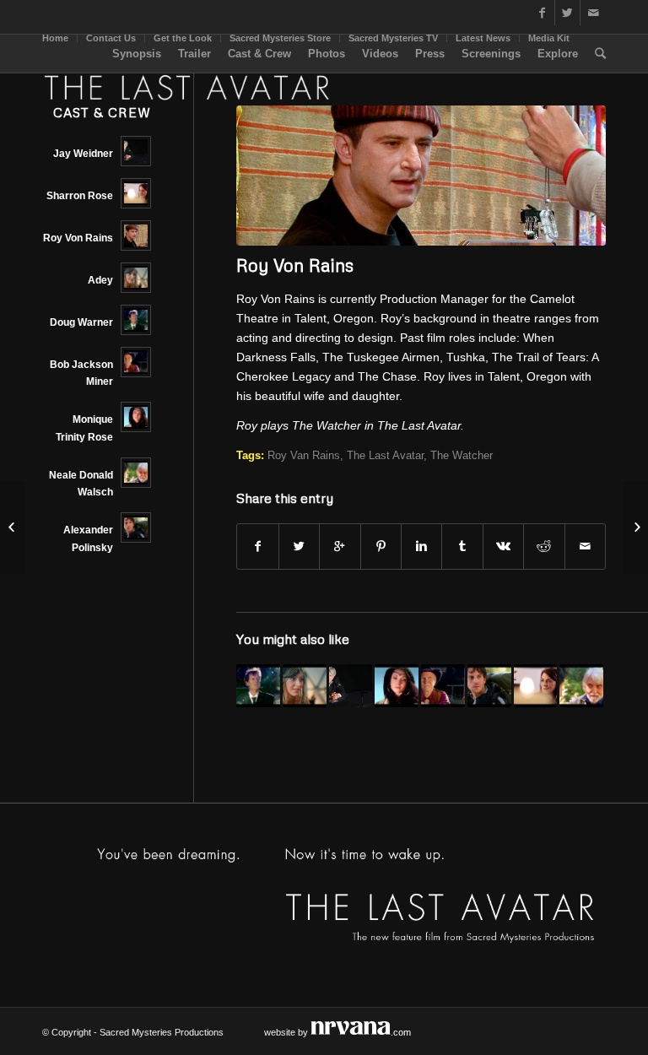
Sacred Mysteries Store (280, 38)
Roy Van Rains (303, 456)
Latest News (483, 38)
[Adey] (305, 686)
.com (401, 1032)
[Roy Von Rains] (421, 176)
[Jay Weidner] (351, 686)
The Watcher (461, 456)
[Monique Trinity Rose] (396, 686)
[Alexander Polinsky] (489, 686)
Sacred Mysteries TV (393, 38)
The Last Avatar (385, 456)
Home (55, 38)
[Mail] (593, 12)
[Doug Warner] (258, 686)
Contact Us (111, 38)
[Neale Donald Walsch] (581, 686)
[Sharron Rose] (536, 686)
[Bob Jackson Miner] (443, 686)
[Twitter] (567, 12)
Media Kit (549, 38)
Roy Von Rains (295, 265)
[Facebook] (542, 12)
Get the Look (183, 38)
